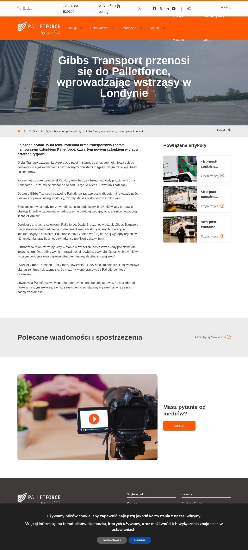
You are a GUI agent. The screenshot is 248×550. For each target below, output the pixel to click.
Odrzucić (140, 540)
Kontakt (179, 426)
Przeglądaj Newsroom (211, 337)
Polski (224, 7)
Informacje (129, 28)
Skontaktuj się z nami (213, 28)
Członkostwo (99, 28)
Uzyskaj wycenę (178, 28)
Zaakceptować (112, 540)
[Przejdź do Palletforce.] (19, 131)
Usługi (72, 28)
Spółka (154, 28)
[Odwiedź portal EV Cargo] (139, 9)
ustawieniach (124, 529)
